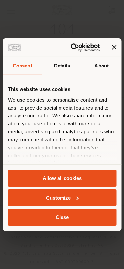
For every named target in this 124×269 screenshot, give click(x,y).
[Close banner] (114, 47)
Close (62, 217)
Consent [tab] (22, 65)
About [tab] (101, 65)
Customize (58, 198)
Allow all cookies (62, 178)
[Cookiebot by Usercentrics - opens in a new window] (74, 47)
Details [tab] (62, 65)
